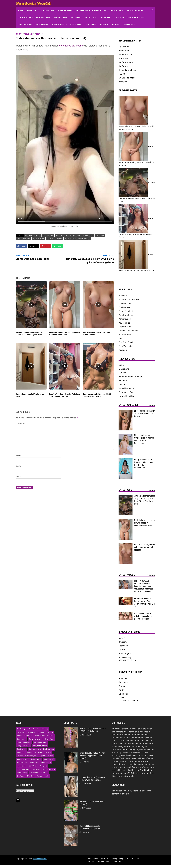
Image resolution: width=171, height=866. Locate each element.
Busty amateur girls (24, 742)
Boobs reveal (40, 736)
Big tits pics (32, 732)
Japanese (123, 682)
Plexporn (123, 380)
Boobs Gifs (28, 736)
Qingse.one (124, 369)
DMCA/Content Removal (98, 861)
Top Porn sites (25, 17)
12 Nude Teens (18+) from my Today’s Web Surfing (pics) (92, 778)
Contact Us (117, 861)
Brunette (50, 736)
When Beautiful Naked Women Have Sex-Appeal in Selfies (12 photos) (92, 755)
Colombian (124, 694)
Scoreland (123, 646)
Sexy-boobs (33, 766)
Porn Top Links (125, 346)
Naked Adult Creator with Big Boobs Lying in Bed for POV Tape (144, 616)
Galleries (91, 24)
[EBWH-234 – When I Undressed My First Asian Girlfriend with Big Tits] (125, 599)
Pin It (46, 246)
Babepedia (124, 82)
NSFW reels (34, 762)
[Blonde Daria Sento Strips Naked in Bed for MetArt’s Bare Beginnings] (125, 435)
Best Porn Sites (135, 10)
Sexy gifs (36, 769)
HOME (20, 10)
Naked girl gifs (23, 239)
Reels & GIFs (76, 24)
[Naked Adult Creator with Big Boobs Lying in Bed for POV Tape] (125, 613)
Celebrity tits (21, 749)
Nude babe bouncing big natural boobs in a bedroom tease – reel (64, 333)
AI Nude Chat (116, 10)
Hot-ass (20, 756)
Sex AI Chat (91, 17)
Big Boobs (123, 66)
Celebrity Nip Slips (127, 70)
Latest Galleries (129, 404)
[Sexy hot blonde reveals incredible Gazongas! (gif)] (71, 826)
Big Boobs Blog (126, 62)
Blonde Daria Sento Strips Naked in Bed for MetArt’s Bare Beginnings (144, 439)
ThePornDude (25, 24)
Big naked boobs (32, 236)
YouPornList (124, 323)
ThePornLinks (125, 303)
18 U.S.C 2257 (132, 858)
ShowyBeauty (125, 657)
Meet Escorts (65, 10)
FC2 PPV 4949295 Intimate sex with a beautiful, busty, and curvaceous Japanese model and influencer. (143, 586)
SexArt (122, 650)
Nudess (122, 373)
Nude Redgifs (38, 239)
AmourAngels (125, 653)
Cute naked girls (35, 749)
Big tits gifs (47, 236)
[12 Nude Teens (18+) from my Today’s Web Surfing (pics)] (71, 777)
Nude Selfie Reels (54, 239)
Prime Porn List (126, 311)
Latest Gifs (125, 489)
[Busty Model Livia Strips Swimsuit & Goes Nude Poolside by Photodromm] (125, 460)
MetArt (122, 638)
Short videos (84, 239)
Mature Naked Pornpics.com (91, 10)
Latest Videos (127, 574)
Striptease (21, 776)
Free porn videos (44, 752)
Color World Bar (126, 392)
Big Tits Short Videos (65, 236)
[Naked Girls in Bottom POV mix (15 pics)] (71, 802)
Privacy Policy (117, 858)
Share (22, 246)
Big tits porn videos (46, 732)
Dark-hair (100, 236)
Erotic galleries (48, 749)
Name (18, 455)
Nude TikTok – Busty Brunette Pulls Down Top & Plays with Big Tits (64, 395)
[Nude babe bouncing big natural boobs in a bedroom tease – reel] (125, 520)
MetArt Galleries (23, 759)
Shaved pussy (22, 772)
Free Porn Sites (126, 315)
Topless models (42, 776)
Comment (21, 423)
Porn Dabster (125, 334)
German (122, 686)
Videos (115, 24)
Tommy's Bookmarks (128, 330)
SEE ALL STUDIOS (127, 660)
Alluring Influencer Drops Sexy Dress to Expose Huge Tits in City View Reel (30, 333)
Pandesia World (40, 858)
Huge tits (42, 756)
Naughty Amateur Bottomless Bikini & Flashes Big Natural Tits (97, 395)
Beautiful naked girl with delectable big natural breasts (144, 547)
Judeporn (123, 350)
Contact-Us (129, 24)
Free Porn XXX (125, 54)
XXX (120, 338)
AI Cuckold (106, 17)
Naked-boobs (36, 759)
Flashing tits (31, 752)
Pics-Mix (104, 24)
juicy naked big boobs (71, 45)
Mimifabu (123, 384)
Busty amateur (47, 739)
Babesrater (124, 51)
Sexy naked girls (49, 769)
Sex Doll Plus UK (136, 17)
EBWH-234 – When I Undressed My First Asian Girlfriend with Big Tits (144, 602)
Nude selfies (70, 239)
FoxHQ (122, 74)
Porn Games (92, 858)
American (123, 678)
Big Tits (19, 34)
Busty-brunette (34, 739)
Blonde (19, 736)
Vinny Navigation (126, 388)
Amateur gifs (21, 729)
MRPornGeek (42, 24)
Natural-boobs (22, 762)
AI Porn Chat (60, 17)
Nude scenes (22, 766)
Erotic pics (20, 752)
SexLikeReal (124, 47)
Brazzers (123, 295)
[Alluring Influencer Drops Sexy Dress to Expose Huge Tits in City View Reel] (125, 496)
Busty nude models (40, 746)
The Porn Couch (126, 342)
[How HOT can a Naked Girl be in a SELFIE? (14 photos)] (71, 729)
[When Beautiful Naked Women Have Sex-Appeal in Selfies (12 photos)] (71, 753)
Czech (121, 698)
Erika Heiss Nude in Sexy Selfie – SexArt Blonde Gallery (144, 413)
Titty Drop (30, 776)
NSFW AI (120, 17)
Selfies (39, 34)
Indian (121, 690)
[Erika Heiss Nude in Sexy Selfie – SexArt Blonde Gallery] (125, 411)
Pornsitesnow (125, 319)
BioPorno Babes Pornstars (131, 376)
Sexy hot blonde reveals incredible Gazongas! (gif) (90, 827)
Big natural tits (42, 729)
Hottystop (123, 58)
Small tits (44, 772)
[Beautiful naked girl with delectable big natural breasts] (125, 544)
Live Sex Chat (43, 17)
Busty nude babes (23, 746)
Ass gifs (32, 729)
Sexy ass (43, 766)
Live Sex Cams (47, 10)
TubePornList (125, 327)
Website (20, 476)
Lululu (121, 365)
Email (18, 466)
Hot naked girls (30, 756)
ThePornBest (125, 307)
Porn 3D (104, 858)
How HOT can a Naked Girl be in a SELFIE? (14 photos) (92, 729)
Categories (58, 24)
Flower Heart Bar (126, 396)
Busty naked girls (85, 236)
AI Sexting (76, 17)
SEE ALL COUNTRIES (128, 701)
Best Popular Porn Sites (130, 299)
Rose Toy (31, 10)
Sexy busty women (24, 769)
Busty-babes (21, 739)
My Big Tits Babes (127, 78)
